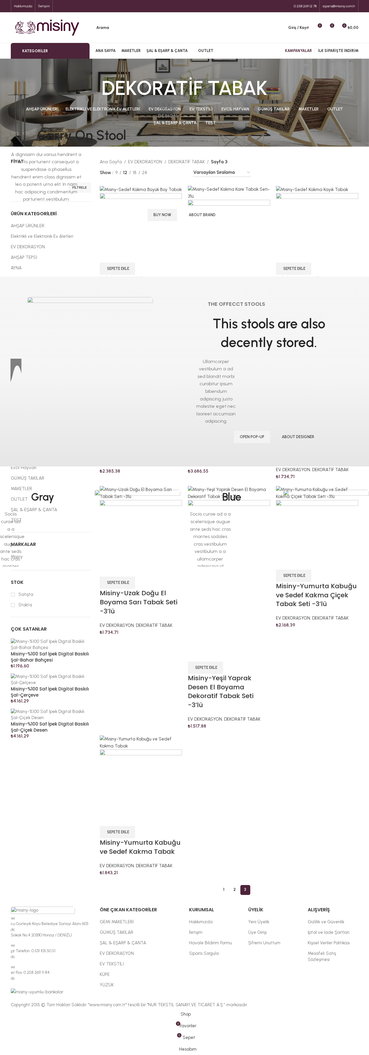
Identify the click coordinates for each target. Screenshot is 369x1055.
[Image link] (137, 532)
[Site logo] (47, 27)
